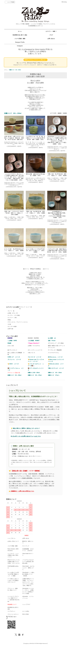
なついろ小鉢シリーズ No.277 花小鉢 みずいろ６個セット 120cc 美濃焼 (36, 250)
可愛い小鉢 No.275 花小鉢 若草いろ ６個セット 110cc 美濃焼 (57, 174)
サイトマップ (25, 546)
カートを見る (25, 611)
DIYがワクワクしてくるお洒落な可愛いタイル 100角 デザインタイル (14, 561)
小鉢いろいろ (31, 352)
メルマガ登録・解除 (19, 38)
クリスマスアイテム (53, 352)
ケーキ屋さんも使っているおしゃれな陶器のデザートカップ (13, 580)
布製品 (9, 319)
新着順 (65, 113)
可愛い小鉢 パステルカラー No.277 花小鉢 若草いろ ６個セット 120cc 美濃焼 (13, 213)
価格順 (59, 113)
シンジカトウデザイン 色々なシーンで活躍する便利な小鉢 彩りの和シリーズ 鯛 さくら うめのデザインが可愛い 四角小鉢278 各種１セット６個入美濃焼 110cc (14, 177)
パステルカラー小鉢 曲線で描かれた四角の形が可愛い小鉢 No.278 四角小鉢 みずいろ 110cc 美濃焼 (57, 250)
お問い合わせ (51, 38)
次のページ (46, 269)
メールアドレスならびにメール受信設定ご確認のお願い (27, 561)
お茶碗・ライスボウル (34, 345)
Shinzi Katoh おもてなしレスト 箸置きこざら (28, 568)
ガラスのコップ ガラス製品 (56, 343)
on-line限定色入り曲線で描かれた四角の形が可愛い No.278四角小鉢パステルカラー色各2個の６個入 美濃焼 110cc (57, 214)
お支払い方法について (13, 541)
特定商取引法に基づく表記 (20, 35)
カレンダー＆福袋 (12, 326)
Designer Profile (19, 42)
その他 (9, 324)
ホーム (20, 31)
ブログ (51, 35)
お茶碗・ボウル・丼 (13, 313)
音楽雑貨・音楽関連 (33, 338)
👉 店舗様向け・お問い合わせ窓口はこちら (21, 491)
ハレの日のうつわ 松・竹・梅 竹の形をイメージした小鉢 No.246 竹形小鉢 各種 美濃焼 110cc (35, 138)
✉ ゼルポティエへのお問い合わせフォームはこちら (26, 436)
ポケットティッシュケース (35, 350)
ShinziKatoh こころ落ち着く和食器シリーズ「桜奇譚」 (28, 574)
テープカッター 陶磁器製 (55, 350)
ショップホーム (11, 538)
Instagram (20, 46)
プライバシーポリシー (13, 614)
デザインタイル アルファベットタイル (18, 322)
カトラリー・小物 (12, 317)
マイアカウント (11, 611)
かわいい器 (11, 345)
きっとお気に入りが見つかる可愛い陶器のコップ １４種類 (13, 574)
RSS (23, 614)
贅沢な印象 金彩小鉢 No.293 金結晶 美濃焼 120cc (35, 174)
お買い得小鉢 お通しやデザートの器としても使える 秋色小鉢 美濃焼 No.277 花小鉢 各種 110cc (14, 138)
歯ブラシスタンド (12, 350)
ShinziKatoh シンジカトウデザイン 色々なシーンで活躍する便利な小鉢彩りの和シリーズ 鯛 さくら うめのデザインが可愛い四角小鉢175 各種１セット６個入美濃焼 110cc (57, 140)
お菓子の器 (10, 328)
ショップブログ (26, 604)
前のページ (26, 269)
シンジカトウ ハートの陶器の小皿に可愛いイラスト (13, 555)
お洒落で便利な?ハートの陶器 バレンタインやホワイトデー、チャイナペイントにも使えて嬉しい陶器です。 (28, 582)
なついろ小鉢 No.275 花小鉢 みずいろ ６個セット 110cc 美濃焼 (14, 249)
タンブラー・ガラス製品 (14, 315)
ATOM (27, 614)
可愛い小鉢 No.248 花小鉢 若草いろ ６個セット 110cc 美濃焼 (35, 212)
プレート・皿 (11, 311)
